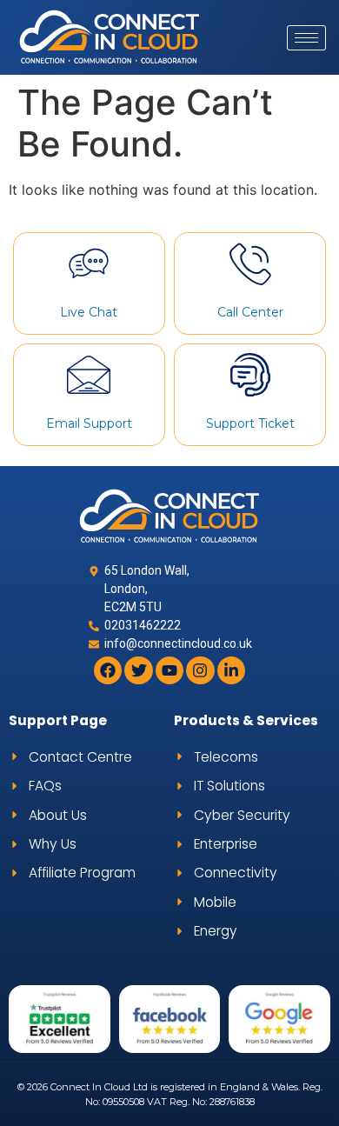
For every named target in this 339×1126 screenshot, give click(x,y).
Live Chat (88, 312)
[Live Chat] (88, 263)
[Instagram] (200, 670)
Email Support (89, 423)
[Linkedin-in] (231, 670)
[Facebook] (108, 670)
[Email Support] (88, 374)
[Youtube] (169, 670)
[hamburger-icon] (306, 37)
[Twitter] (138, 670)
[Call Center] (250, 263)
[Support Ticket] (250, 374)
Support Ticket (250, 423)
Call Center (250, 312)
